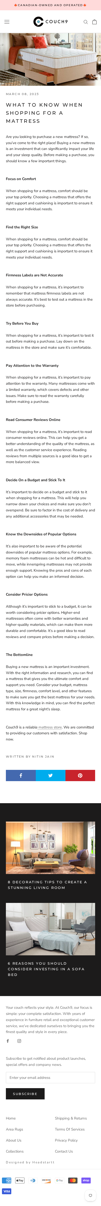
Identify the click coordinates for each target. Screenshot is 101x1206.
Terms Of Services (70, 1129)
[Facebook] (8, 1041)
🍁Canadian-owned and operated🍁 (50, 5)
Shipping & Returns (71, 1118)
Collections (15, 1151)
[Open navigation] (6, 22)
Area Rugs (14, 1129)
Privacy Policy (66, 1140)
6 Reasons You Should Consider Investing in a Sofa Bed (46, 969)
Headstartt (43, 1162)
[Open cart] (94, 21)
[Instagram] (19, 1041)
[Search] (86, 22)
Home (11, 1118)
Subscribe (25, 1094)
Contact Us (64, 1151)
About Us (13, 1140)
